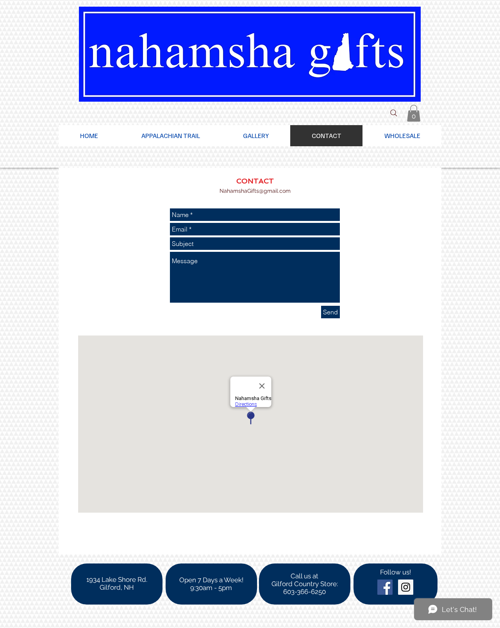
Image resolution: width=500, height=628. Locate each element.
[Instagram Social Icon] (405, 587)
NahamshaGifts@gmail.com (255, 191)
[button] (414, 113)
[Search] (394, 113)
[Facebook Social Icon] (385, 587)
